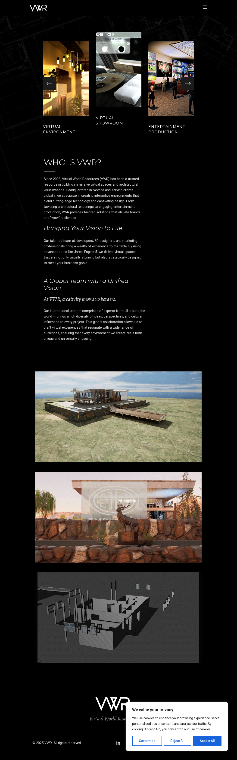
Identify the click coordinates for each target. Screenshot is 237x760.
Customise (147, 741)
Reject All (177, 741)
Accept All (207, 741)
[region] (177, 726)
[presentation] (49, 83)
